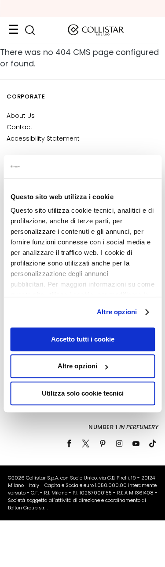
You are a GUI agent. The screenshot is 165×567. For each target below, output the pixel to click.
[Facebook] (69, 443)
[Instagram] (119, 443)
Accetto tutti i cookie (82, 339)
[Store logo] (96, 30)
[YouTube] (136, 443)
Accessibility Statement (43, 138)
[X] (86, 443)
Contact (20, 127)
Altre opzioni (117, 312)
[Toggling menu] (13, 30)
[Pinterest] (102, 443)
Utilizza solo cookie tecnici (83, 393)
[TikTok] (152, 443)
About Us (21, 115)
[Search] (29, 30)
